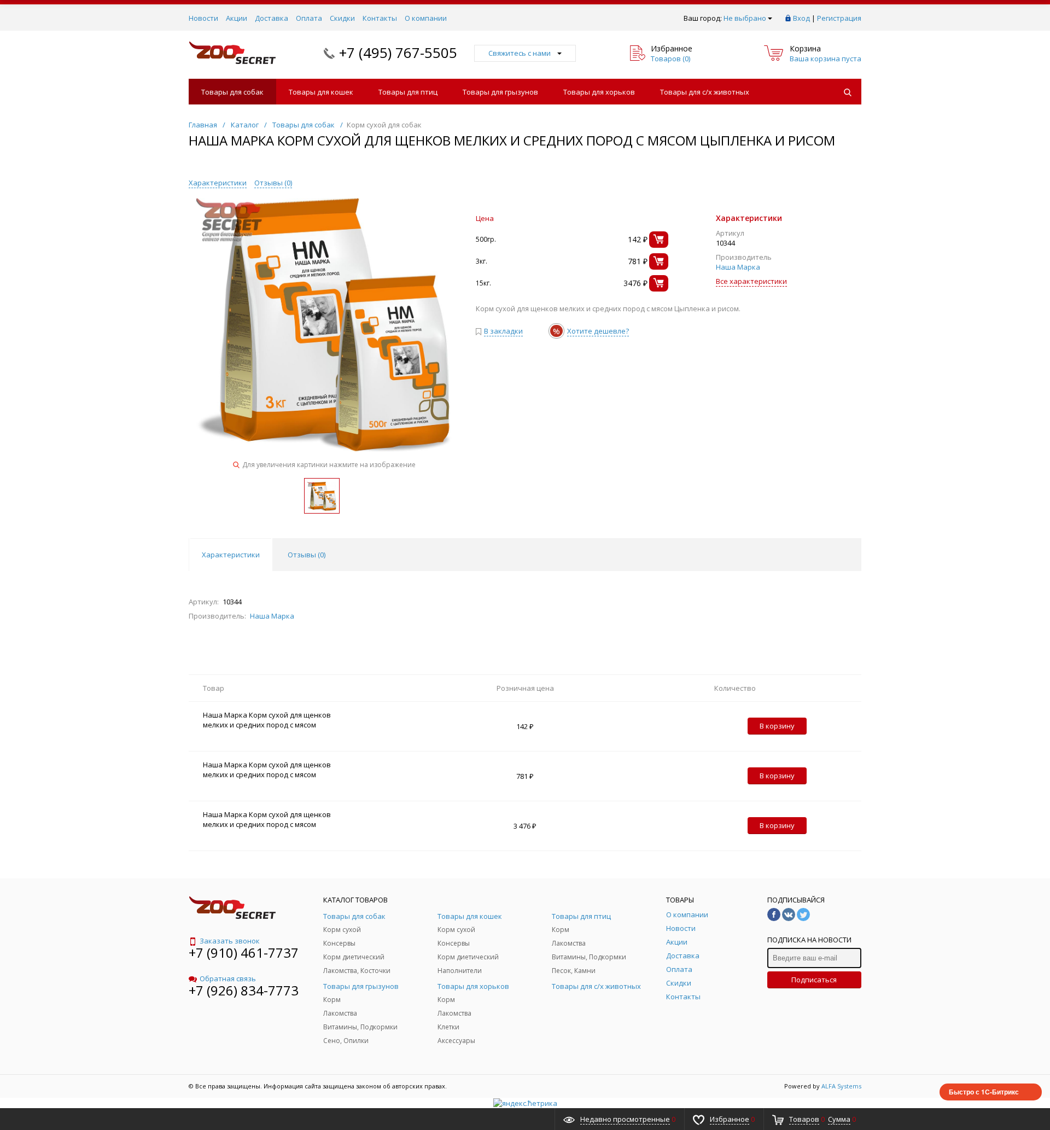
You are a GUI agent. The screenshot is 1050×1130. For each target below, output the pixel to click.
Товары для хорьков (599, 92)
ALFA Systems (841, 1086)
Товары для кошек (321, 92)
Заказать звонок (230, 941)
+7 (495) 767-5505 (398, 52)
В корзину (777, 726)
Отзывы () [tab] (306, 555)
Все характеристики (751, 281)
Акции (236, 18)
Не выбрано (745, 18)
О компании (426, 18)
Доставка (271, 18)
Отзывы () (273, 183)
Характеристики (218, 183)
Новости (203, 18)
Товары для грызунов (500, 92)
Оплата (309, 18)
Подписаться (814, 980)
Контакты (380, 18)
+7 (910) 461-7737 (244, 952)
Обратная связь (228, 978)
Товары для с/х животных (704, 92)
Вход (801, 18)
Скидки (342, 18)
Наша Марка (738, 267)
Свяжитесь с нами (519, 53)
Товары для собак (232, 92)
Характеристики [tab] (231, 555)
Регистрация (839, 18)
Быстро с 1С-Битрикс (984, 1092)
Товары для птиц (408, 92)
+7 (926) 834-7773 (244, 990)
